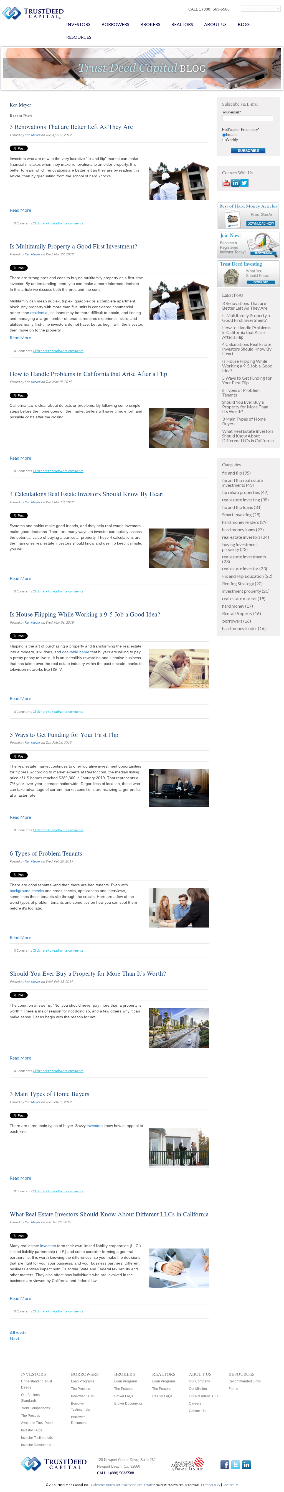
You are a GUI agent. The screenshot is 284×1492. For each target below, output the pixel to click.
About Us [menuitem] (215, 24)
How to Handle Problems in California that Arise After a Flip (88, 373)
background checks (27, 891)
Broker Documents (128, 1403)
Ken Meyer (32, 135)
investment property (246, 591)
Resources (242, 1374)
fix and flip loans (242, 507)
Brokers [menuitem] (150, 24)
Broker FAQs (123, 1396)
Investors (33, 1374)
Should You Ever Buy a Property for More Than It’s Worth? (88, 973)
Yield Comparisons (35, 1408)
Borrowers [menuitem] (115, 24)
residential (39, 312)
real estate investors (245, 537)
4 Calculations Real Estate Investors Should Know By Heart (87, 493)
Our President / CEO (204, 1396)
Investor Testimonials (37, 1438)
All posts (18, 1332)
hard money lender (244, 628)
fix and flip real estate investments (242, 483)
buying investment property (239, 547)
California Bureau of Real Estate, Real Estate (122, 1485)
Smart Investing (241, 514)
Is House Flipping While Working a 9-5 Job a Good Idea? (85, 614)
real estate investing (245, 499)
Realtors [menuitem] (182, 24)
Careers (195, 1403)
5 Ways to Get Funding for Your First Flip (64, 734)
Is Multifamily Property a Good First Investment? (73, 246)
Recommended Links (245, 1381)
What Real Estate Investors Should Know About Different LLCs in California (109, 1214)
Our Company (199, 1381)
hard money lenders (245, 522)
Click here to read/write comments (58, 223)
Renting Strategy (242, 583)
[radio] (248, 135)
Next (14, 1338)
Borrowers (85, 1374)
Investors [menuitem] (78, 24)
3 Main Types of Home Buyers (49, 1093)
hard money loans (243, 529)
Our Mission (198, 1389)
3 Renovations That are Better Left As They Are (71, 126)
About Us (200, 1374)
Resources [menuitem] (78, 37)
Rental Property (241, 613)
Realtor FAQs (162, 1396)
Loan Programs (82, 1381)
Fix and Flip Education (247, 576)
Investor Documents (36, 1445)
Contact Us (197, 1411)
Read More (20, 210)
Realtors (164, 1374)
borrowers (236, 620)
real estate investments (244, 559)
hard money (237, 605)
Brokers (124, 1374)
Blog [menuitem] (244, 24)
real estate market (243, 598)
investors (95, 1125)
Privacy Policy (210, 1485)
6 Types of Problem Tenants (46, 853)
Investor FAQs (31, 1430)
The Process (30, 1416)
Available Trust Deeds (37, 1423)
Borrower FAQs (82, 1396)
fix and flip (236, 472)
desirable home (75, 652)
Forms (233, 1389)
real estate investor (244, 568)
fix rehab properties (245, 492)
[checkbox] (248, 137)
